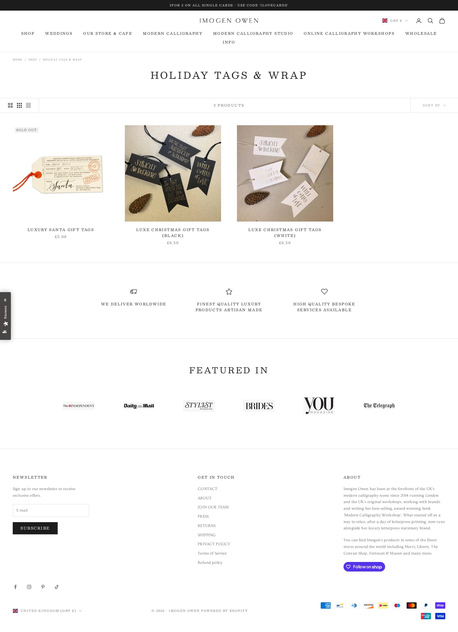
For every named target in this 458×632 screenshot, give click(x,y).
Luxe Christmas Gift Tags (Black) (172, 233)
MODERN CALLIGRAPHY (172, 33)
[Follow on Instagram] (29, 587)
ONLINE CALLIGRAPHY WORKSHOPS (349, 33)
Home (18, 59)
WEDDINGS (59, 33)
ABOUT (205, 498)
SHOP (28, 33)
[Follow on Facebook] (15, 587)
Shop (33, 59)
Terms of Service (212, 553)
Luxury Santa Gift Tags (61, 230)
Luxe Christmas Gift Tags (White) (285, 233)
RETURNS (206, 525)
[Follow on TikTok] (56, 587)
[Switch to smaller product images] (19, 105)
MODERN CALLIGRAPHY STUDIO (253, 33)
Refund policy (210, 562)
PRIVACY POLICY (214, 544)
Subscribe (35, 528)
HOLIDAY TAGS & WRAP (62, 59)
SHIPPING (206, 535)
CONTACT (207, 489)
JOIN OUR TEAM (213, 507)
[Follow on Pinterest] (43, 587)
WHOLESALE (421, 33)
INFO (229, 42)
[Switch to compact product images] (28, 105)
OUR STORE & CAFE (107, 33)
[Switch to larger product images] (10, 105)
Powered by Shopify (224, 610)
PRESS (203, 516)
